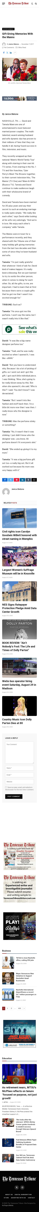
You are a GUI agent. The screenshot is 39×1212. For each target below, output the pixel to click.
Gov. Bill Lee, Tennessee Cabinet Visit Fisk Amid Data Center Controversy (25, 1157)
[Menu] (3, 3)
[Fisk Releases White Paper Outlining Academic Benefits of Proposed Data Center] (8, 1142)
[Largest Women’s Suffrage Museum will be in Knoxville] (19, 556)
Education (6, 1082)
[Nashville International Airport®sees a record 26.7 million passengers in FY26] (8, 994)
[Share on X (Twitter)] (7, 53)
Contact (31, 1198)
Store (6, 1198)
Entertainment (8, 29)
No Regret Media (7, 1205)
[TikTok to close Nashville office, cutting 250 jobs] (8, 963)
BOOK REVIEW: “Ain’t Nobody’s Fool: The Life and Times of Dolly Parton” (18, 646)
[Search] (36, 3)
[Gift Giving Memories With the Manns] (19, 69)
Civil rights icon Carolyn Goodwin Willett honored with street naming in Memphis (19, 535)
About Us (9, 1194)
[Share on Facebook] (3, 53)
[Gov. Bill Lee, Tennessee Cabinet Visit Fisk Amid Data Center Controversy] (8, 1158)
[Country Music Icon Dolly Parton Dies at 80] (19, 706)
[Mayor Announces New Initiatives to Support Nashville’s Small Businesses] (8, 978)
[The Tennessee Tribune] (18, 3)
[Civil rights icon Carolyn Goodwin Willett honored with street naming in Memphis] (19, 518)
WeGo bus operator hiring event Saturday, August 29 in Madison (19, 685)
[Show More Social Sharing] (15, 53)
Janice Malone (14, 44)
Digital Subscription (23, 1194)
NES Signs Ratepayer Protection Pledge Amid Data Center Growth (19, 608)
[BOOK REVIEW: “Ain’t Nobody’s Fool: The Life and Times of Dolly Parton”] (19, 629)
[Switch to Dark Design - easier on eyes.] (32, 4)
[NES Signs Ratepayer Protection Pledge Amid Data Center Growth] (19, 591)
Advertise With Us (18, 1198)
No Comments (9, 47)
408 (19, 1008)
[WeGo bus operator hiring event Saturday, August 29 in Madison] (19, 668)
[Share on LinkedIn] (10, 53)
